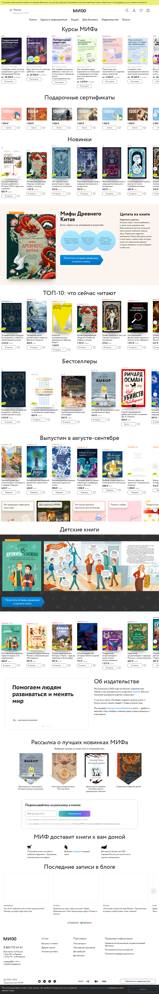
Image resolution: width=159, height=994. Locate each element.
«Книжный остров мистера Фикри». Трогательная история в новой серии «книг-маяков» (124, 910)
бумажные (127, 708)
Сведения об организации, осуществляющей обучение (125, 944)
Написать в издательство (137, 981)
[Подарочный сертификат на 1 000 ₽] (13, 112)
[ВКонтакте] (44, 981)
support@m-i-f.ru (11, 961)
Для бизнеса (90, 20)
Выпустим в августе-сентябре (79, 438)
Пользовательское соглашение (119, 950)
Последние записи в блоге (79, 867)
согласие (35, 819)
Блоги (126, 20)
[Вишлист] (141, 10)
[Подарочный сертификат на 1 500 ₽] (89, 112)
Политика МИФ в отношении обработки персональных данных (96, 824)
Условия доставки (50, 951)
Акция (75, 20)
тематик (136, 691)
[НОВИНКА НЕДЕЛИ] (21, 566)
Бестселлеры (79, 361)
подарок (77, 851)
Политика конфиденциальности (119, 954)
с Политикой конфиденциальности (92, 988)
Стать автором (79, 943)
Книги (33, 20)
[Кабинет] (134, 10)
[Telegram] (54, 981)
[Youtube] (39, 981)
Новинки (79, 139)
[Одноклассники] (49, 981)
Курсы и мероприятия (54, 20)
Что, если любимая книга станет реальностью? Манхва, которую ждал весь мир (24, 910)
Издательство (110, 20)
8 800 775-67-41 (12, 947)
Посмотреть (8, 81)
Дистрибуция (79, 951)
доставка (16, 13)
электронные (113, 708)
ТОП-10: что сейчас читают (79, 293)
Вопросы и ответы (50, 943)
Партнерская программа (84, 948)
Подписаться (74, 813)
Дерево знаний (48, 948)
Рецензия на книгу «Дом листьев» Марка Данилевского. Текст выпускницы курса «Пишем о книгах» (75, 911)
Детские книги (79, 529)
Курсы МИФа (80, 29)
